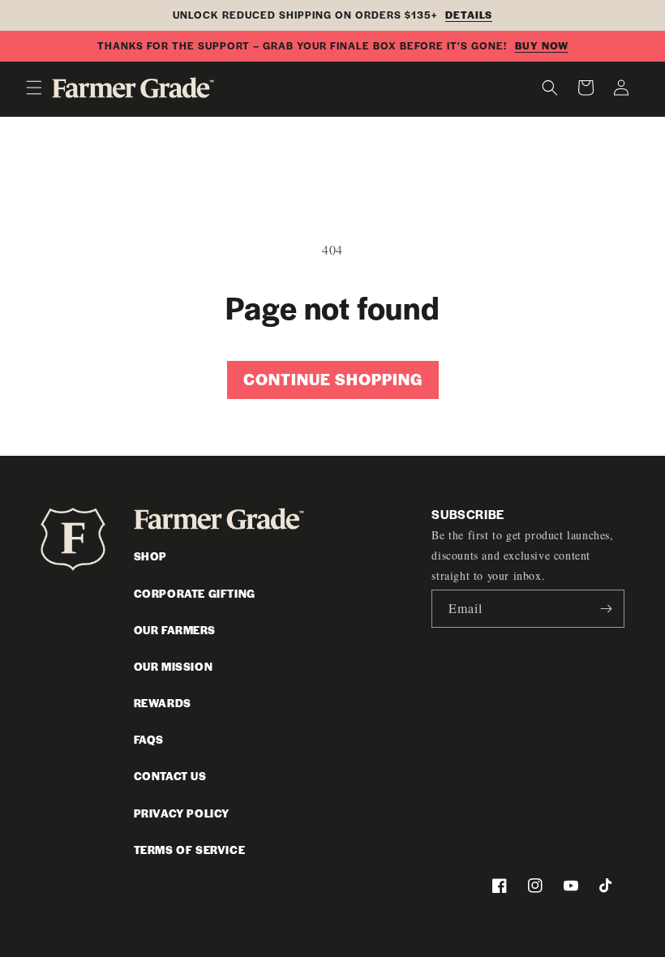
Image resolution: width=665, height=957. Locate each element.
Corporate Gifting (194, 593)
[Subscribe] (606, 609)
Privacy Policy (182, 813)
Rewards (162, 702)
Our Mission (173, 666)
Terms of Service (190, 849)
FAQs (149, 739)
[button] (34, 87)
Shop (150, 556)
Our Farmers (175, 629)
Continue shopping (333, 379)
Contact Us (170, 775)
